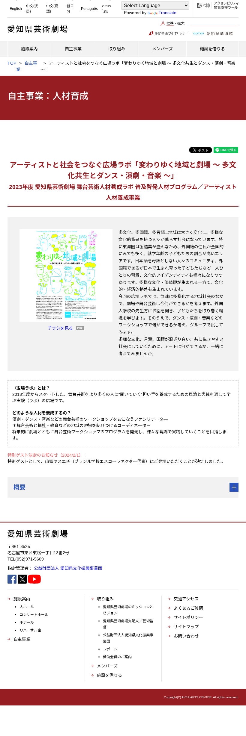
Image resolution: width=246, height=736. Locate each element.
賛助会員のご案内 (117, 657)
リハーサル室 (30, 630)
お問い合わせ (186, 636)
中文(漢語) (52, 8)
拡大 (180, 23)
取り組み (105, 598)
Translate (167, 12)
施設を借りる (109, 675)
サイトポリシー (188, 617)
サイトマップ (186, 626)
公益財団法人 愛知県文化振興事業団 (68, 568)
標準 (170, 23)
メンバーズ (107, 666)
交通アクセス (186, 598)
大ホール (27, 607)
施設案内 (22, 598)
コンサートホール (34, 615)
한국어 (70, 8)
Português (89, 9)
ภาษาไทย (106, 8)
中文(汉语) (32, 8)
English (16, 9)
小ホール (27, 622)
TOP (12, 63)
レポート (110, 649)
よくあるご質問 (188, 608)
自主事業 (22, 639)
